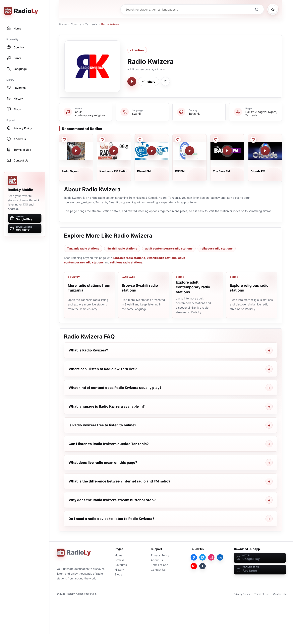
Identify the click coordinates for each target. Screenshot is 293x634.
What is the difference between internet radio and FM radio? (119, 481)
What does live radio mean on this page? (103, 463)
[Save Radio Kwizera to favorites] (165, 81)
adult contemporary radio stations (169, 248)
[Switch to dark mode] (272, 9)
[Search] (256, 9)
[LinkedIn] (220, 557)
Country (76, 24)
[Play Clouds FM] (265, 150)
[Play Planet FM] (151, 150)
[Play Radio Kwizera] (131, 81)
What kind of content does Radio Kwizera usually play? (115, 388)
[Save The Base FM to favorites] (215, 139)
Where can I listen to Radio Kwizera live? (103, 369)
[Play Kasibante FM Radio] (113, 150)
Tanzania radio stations (83, 248)
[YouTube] (194, 566)
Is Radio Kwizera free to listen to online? (102, 425)
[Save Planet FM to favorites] (140, 139)
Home (63, 24)
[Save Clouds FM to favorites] (253, 139)
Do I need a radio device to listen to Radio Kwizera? (111, 519)
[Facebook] (194, 557)
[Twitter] (202, 557)
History (119, 569)
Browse (119, 560)
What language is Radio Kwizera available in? (107, 406)
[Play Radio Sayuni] (76, 150)
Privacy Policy (160, 555)
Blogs (118, 574)
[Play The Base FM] (227, 150)
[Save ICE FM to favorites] (178, 139)
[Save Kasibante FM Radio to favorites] (102, 139)
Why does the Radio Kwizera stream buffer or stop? (112, 500)
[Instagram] (211, 557)
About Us (157, 560)
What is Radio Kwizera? (88, 350)
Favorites (121, 564)
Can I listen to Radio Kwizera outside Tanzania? (109, 444)
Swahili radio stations (122, 248)
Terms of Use (159, 564)
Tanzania (91, 24)
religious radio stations (217, 248)
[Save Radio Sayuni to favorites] (64, 139)
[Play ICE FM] (189, 150)
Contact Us (158, 569)
